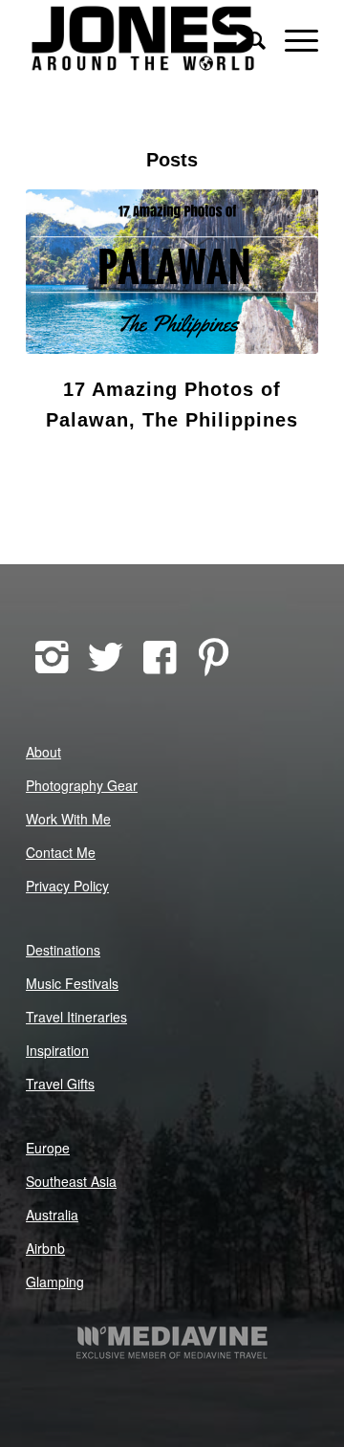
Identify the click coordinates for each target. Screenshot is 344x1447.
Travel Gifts (60, 1083)
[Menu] (292, 38)
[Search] (247, 38)
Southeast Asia (71, 1181)
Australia (52, 1214)
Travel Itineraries (76, 1016)
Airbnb (45, 1248)
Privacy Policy (67, 885)
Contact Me (61, 852)
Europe (48, 1147)
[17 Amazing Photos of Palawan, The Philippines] (172, 271)
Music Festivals (72, 983)
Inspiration (57, 1050)
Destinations (63, 949)
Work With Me (68, 818)
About (43, 751)
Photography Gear (82, 785)
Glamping (55, 1281)
